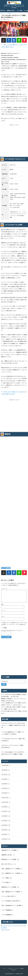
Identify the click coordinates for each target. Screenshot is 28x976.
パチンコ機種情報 (7, 910)
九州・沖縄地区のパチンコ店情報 (11, 873)
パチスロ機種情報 (6, 567)
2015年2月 (5, 834)
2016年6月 (5, 779)
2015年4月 (5, 825)
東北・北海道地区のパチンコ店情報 (12, 905)
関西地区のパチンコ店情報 (10, 887)
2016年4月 (5, 788)
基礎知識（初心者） (11, 10)
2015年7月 (5, 811)
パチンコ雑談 (19, 10)
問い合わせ (14, 969)
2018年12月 (5, 765)
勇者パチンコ (13, 973)
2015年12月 (5, 797)
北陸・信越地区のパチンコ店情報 (11, 868)
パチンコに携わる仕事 (8, 896)
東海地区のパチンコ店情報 (9, 850)
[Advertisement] (14, 140)
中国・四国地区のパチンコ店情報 (11, 891)
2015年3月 (5, 830)
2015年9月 (5, 806)
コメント (4, 588)
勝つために (3, 10)
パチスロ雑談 (6, 882)
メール (3, 610)
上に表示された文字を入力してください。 (12, 630)
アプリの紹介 (9, 968)
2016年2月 (5, 793)
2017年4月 (5, 774)
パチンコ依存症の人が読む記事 (10, 901)
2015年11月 (5, 802)
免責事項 (22, 968)
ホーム (4, 968)
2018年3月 (5, 770)
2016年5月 (5, 783)
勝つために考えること (8, 864)
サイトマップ (16, 968)
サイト (3, 616)
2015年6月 (5, 816)
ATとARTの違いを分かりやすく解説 (11, 711)
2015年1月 (5, 839)
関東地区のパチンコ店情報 (10, 859)
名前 (2, 604)
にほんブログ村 (5, 929)
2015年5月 (5, 820)
